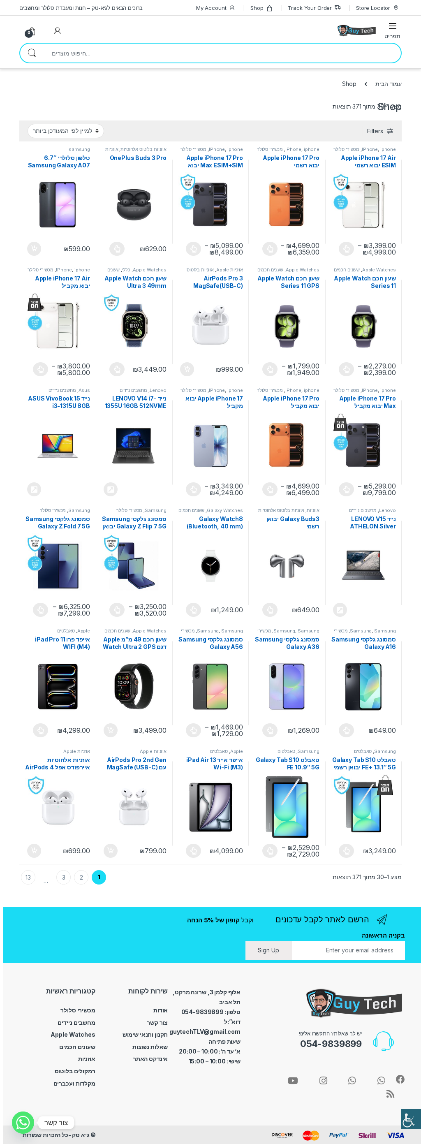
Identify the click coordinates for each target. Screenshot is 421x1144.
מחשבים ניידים (133, 390)
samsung (79, 149)
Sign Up (268, 950)
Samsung (156, 510)
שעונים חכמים (347, 270)
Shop (256, 8)
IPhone (370, 149)
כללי (126, 270)
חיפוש (31, 53)
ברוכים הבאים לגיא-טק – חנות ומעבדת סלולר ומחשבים (81, 8)
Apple (83, 631)
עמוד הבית (388, 83)
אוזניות (313, 510)
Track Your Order (310, 8)
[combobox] (222, 53)
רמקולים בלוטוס (75, 1071)
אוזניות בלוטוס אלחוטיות (143, 149)
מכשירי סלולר (346, 149)
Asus (84, 390)
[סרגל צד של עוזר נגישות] (411, 1119)
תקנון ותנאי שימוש (145, 1034)
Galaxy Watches (225, 510)
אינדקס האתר (150, 1058)
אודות (160, 1010)
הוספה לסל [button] (33, 249)
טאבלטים (66, 631)
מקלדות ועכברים (74, 1083)
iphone (388, 149)
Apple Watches (379, 270)
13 (28, 877)
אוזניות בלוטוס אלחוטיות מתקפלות (136, 151)
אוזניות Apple (229, 270)
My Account (211, 8)
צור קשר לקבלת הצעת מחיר (110, 489)
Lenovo (158, 390)
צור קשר (157, 1022)
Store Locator (373, 8)
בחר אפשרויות (342, 249)
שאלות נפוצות (150, 1046)
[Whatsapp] (23, 1123)
